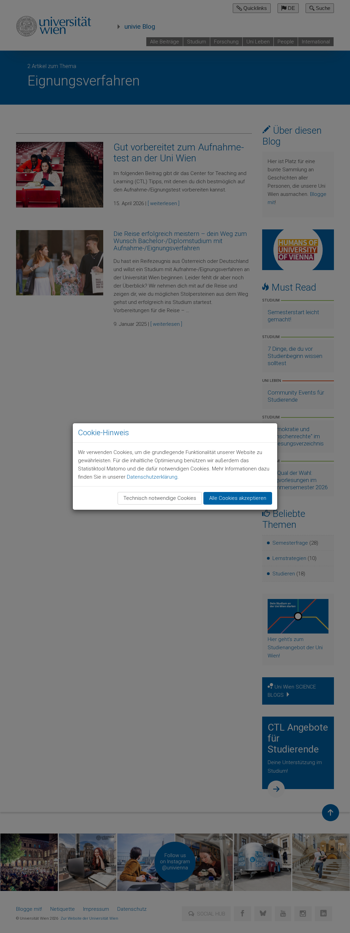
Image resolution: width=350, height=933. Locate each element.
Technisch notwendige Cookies (159, 498)
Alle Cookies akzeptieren (237, 498)
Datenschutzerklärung (152, 477)
